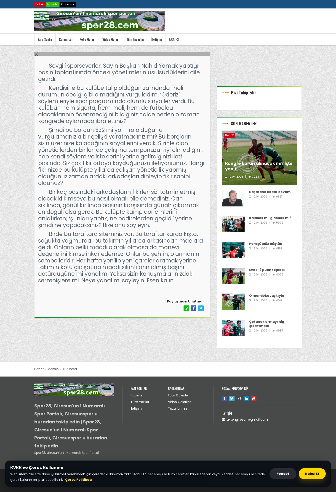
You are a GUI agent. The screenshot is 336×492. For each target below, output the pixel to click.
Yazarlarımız (177, 408)
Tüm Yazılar (140, 402)
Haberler (137, 395)
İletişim (156, 39)
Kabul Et (312, 473)
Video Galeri (110, 39)
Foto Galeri (87, 39)
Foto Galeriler (178, 395)
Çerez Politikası (78, 479)
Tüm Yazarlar (135, 39)
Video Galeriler (179, 402)
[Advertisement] (259, 69)
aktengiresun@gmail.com (246, 419)
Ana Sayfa (45, 39)
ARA (172, 39)
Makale (52, 4)
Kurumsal (68, 4)
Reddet (283, 473)
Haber (39, 4)
